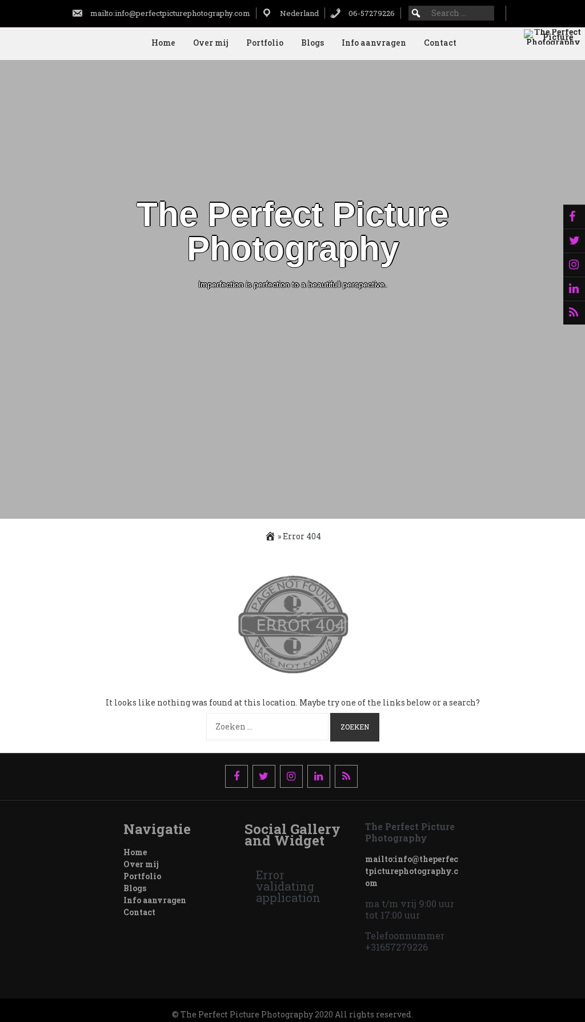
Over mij (211, 42)
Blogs (312, 42)
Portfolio (264, 42)
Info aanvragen (374, 42)
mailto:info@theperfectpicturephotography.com (411, 870)
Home (163, 42)
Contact (440, 42)
